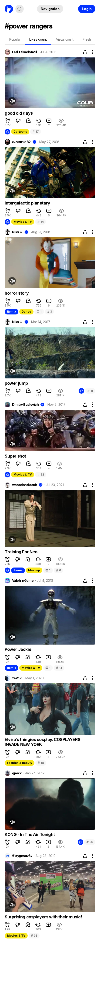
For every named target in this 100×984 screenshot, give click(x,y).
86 (90, 842)
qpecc (17, 773)
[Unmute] (12, 101)
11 (90, 391)
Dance (26, 311)
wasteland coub (24, 485)
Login (87, 9)
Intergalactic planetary (27, 203)
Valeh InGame (22, 580)
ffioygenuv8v (22, 855)
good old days (19, 113)
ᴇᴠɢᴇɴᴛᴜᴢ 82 (21, 142)
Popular (14, 39)
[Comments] (28, 120)
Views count (64, 39)
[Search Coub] (19, 9)
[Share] (85, 52)
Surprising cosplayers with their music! (43, 916)
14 (40, 222)
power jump (16, 383)
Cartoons (20, 131)
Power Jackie (18, 649)
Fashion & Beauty (19, 763)
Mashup (34, 570)
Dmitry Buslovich (25, 404)
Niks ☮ (17, 232)
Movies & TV (22, 221)
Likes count (38, 39)
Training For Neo (21, 551)
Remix (11, 311)
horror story (17, 293)
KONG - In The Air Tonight (30, 834)
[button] (7, 120)
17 (36, 132)
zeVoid (17, 678)
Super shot (15, 456)
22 (40, 474)
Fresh (87, 39)
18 (41, 763)
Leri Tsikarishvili (24, 52)
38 (34, 936)
